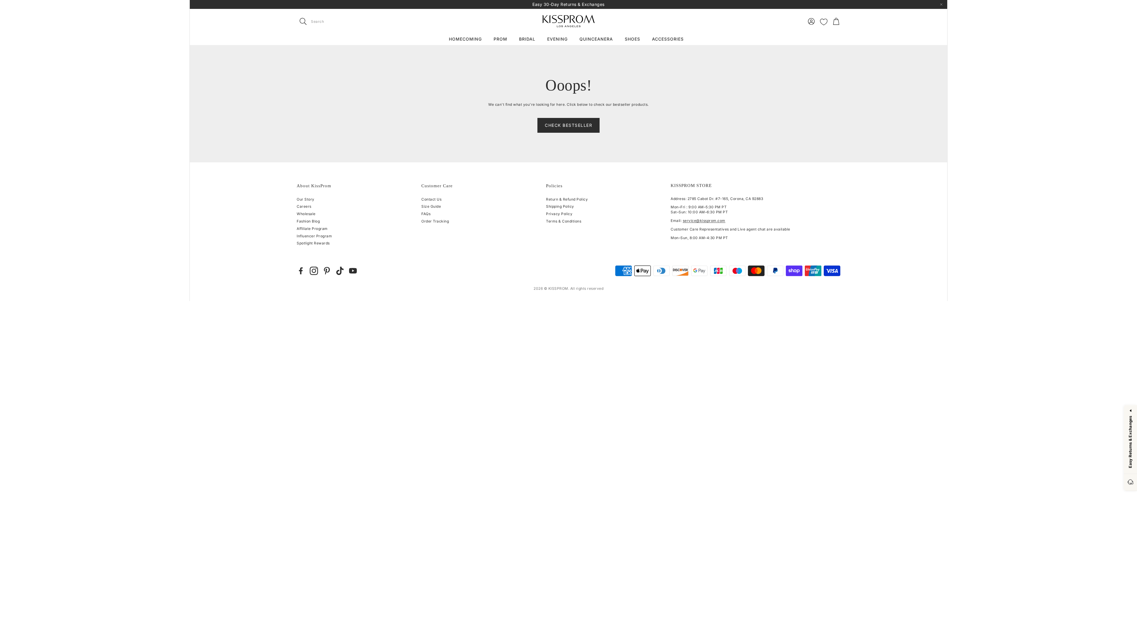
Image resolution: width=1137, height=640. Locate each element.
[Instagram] (314, 271)
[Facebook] (301, 271)
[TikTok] (340, 271)
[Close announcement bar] (941, 4)
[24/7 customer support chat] (1130, 482)
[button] (334, 21)
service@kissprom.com (704, 220)
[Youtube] (353, 271)
